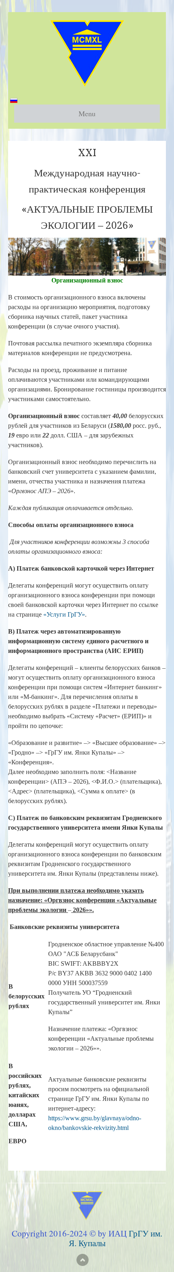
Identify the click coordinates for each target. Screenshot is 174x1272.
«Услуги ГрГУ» (64, 614)
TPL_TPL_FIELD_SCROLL (82, 1260)
